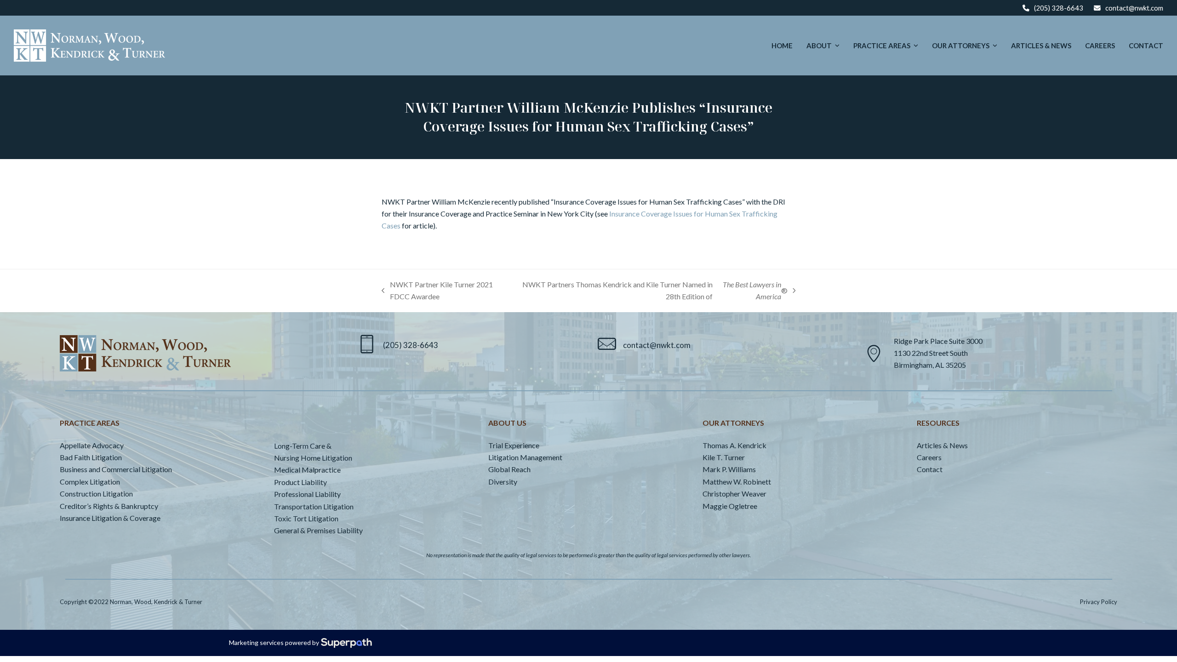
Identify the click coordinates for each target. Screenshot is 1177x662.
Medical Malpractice (307, 469)
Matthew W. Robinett (737, 481)
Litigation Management (525, 457)
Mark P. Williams (729, 469)
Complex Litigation (90, 481)
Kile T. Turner (724, 457)
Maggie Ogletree (730, 506)
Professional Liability (307, 494)
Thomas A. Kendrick (734, 445)
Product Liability (300, 482)
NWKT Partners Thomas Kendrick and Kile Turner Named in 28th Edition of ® (654, 291)
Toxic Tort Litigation (306, 518)
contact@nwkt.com (1134, 8)
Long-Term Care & (302, 445)
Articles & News (942, 445)
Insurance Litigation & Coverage (110, 518)
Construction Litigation (96, 493)
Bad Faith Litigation (91, 457)
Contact (930, 469)
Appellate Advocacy (92, 445)
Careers (929, 457)
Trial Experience (513, 445)
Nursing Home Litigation (313, 457)
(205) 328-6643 (1058, 8)
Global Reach (509, 469)
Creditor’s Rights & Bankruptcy (109, 506)
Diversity (502, 481)
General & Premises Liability (318, 530)
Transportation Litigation (314, 506)
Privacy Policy (1098, 601)
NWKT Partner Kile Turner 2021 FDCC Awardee (437, 291)
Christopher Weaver (734, 493)
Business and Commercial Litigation (116, 469)
